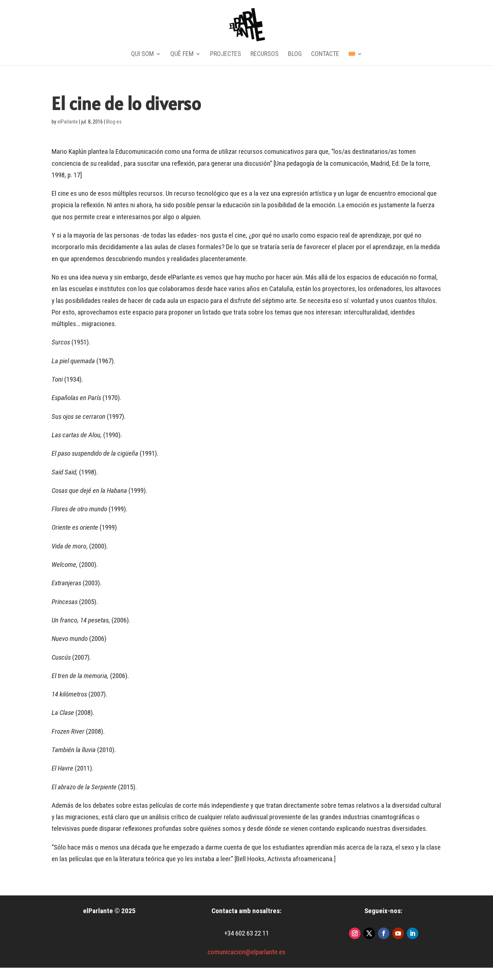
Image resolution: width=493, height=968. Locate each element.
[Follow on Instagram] (355, 933)
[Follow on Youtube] (398, 933)
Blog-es (114, 122)
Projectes (225, 54)
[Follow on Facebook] (383, 933)
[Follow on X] (369, 933)
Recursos (264, 54)
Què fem (181, 54)
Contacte (325, 54)
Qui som (142, 54)
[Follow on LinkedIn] (412, 933)
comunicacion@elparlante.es (246, 952)
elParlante (67, 122)
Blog (295, 54)
